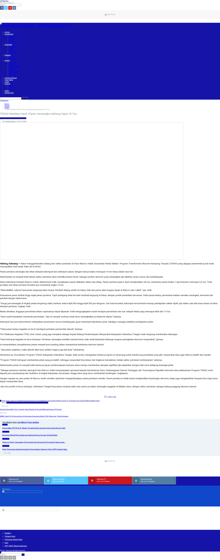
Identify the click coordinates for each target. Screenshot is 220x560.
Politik (11, 48)
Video (7, 91)
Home (7, 32)
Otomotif (12, 76)
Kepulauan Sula (15, 43)
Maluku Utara (14, 36)
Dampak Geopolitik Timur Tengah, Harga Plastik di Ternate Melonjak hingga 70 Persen (31, 409)
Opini (11, 89)
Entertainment (14, 71)
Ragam (8, 55)
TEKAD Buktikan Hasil (92, 401)
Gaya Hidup (13, 73)
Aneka (7, 61)
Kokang (12, 69)
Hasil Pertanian (24, 401)
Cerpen (12, 87)
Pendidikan (13, 62)
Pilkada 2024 (14, 67)
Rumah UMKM (14, 66)
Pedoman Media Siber (13, 539)
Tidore (11, 39)
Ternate (12, 38)
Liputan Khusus (11, 78)
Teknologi (13, 74)
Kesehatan (13, 59)
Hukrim (11, 50)
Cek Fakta (9, 80)
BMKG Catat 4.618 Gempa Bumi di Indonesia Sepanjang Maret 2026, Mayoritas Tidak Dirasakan (34, 416)
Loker (7, 82)
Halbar (11, 41)
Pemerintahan (20, 118)
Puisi (11, 85)
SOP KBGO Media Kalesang (16, 546)
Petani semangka (77, 401)
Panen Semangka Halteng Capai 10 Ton (57, 401)
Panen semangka (36, 401)
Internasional (14, 53)
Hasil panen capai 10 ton (10, 401)
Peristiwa (12, 46)
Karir (6, 543)
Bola (11, 64)
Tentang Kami (10, 536)
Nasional (12, 51)
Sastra (7, 84)
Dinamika (8, 45)
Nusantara (9, 34)
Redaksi (8, 533)
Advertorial (9, 93)
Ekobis (11, 57)
